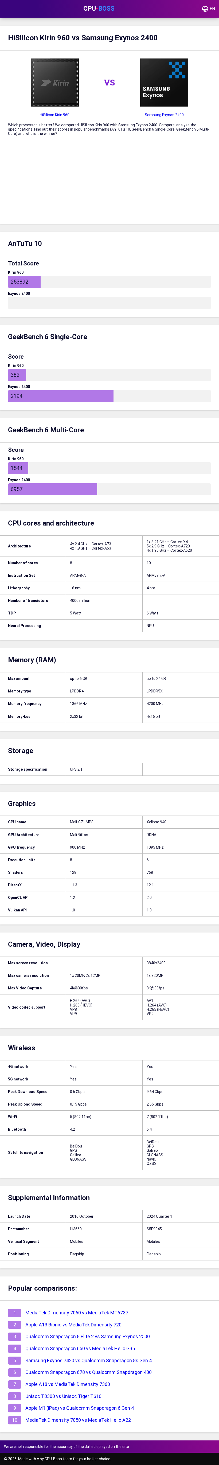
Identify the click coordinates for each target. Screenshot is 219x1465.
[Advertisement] (109, 183)
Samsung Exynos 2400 (164, 115)
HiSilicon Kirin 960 (54, 115)
